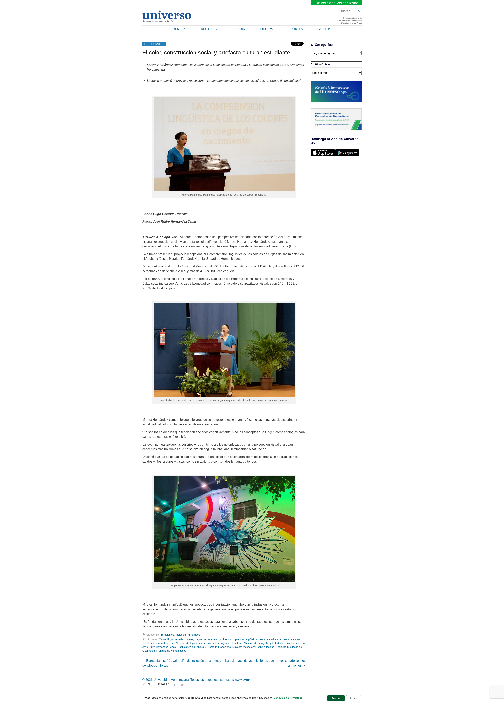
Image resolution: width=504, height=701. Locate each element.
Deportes (295, 29)
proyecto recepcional (244, 646)
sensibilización (266, 646)
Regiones (209, 29)
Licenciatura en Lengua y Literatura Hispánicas (204, 646)
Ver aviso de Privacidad (288, 697)
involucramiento (296, 643)
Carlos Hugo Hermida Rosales (176, 639)
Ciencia (239, 29)
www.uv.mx (242, 679)
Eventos (324, 29)
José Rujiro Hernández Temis (159, 646)
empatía (158, 643)
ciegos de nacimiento (207, 639)
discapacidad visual (270, 639)
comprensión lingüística (243, 639)
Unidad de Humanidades (172, 650)
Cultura (266, 29)
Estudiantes (154, 44)
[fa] (174, 684)
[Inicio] (166, 21)
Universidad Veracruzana (336, 3)
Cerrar (353, 698)
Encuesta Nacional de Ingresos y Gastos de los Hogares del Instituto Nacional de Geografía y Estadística (224, 643)
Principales (193, 634)
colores (224, 639)
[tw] (182, 684)
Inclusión (181, 634)
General (180, 29)
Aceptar (336, 698)
